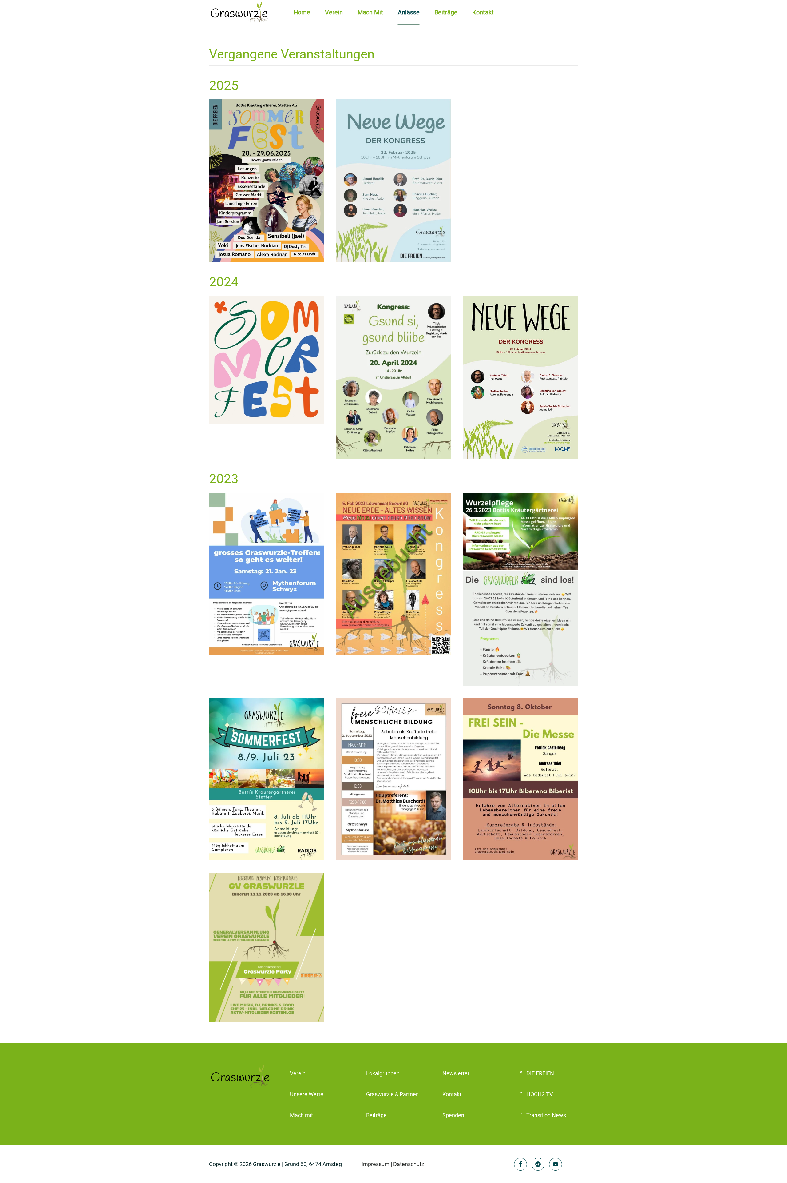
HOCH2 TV (539, 1094)
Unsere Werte (306, 1094)
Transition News (546, 1115)
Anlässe (409, 12)
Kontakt (483, 12)
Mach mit (370, 12)
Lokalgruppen (383, 1073)
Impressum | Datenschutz (393, 1164)
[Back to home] (240, 12)
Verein (298, 1073)
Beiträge (445, 12)
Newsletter (455, 1073)
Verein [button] (334, 12)
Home (302, 12)
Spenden (453, 1115)
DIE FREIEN (540, 1073)
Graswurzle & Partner (392, 1094)
